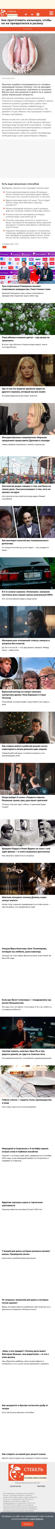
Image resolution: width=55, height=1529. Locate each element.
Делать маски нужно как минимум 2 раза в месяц (25, 1458)
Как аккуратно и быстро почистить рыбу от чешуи (25, 1407)
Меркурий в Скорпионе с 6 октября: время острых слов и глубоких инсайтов (25, 1150)
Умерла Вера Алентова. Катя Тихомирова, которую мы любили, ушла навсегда (24, 950)
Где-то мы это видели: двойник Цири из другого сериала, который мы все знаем (23, 390)
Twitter (41, 1486)
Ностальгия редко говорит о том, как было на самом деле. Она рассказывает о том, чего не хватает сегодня (26, 489)
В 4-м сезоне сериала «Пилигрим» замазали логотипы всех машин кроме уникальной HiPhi (27, 593)
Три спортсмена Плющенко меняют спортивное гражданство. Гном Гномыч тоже (26, 287)
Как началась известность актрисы (18, 856)
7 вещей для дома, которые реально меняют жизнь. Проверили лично (26, 1252)
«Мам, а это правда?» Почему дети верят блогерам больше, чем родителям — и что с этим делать (25, 1354)
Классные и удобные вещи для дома (19, 1258)
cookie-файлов (36, 1519)
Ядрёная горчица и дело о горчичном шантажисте (22, 1204)
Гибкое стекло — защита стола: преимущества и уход (27, 1101)
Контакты (15, 1486)
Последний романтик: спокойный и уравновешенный (26, 1058)
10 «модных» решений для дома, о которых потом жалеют (25, 1301)
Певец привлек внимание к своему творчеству (23, 444)
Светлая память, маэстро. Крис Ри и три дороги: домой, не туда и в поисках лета (23, 1052)
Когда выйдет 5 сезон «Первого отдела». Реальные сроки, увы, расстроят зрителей (24, 799)
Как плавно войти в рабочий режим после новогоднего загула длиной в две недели (24, 747)
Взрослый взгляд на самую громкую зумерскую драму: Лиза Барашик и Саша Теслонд (24, 695)
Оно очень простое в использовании (19, 1107)
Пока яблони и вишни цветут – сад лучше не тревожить (26, 339)
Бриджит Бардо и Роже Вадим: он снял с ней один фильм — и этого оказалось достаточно (26, 850)
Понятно (27, 1524)
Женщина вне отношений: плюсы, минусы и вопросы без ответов (26, 642)
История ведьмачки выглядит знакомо (19, 396)
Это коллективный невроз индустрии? (19, 599)
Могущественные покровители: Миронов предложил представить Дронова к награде (26, 439)
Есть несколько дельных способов (18, 1412)
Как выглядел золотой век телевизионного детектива (25, 542)
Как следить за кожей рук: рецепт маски (24, 1454)
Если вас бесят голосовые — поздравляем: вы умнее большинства (26, 1001)
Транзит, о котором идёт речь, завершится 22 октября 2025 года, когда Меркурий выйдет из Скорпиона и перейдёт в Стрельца (26, 1158)
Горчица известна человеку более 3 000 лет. (22, 1209)
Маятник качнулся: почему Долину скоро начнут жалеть (24, 899)
